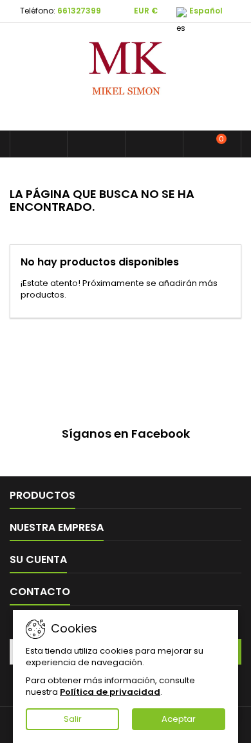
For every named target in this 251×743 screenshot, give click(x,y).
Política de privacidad (110, 692)
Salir (73, 719)
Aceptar (179, 719)
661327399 (79, 10)
